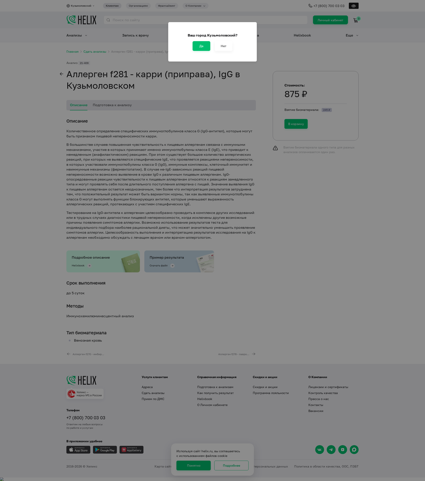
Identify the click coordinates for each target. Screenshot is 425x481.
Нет (223, 46)
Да (201, 46)
